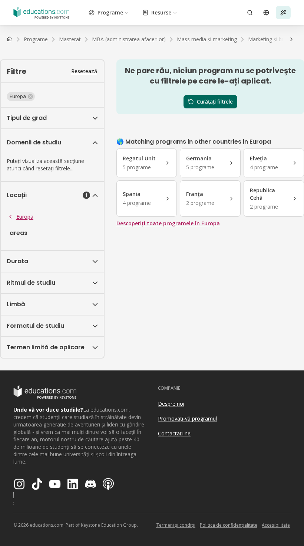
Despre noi (171, 403)
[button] (21, 96)
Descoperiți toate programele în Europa (168, 223)
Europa (24, 216)
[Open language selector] (266, 12)
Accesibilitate (276, 525)
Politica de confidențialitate (228, 525)
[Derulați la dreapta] (291, 39)
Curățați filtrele (215, 101)
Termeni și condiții (175, 525)
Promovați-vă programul (187, 418)
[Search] (250, 12)
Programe (110, 12)
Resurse (161, 12)
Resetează (84, 71)
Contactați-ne (174, 433)
